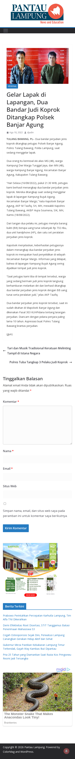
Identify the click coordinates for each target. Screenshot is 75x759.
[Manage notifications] (66, 751)
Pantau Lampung (34, 747)
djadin (30, 132)
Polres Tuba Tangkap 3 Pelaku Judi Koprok (38, 362)
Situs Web (10, 486)
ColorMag (9, 751)
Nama (8, 451)
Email (8, 469)
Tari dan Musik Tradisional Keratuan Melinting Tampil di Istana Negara (39, 350)
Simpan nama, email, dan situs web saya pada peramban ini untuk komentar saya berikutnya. (35, 513)
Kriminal (12, 86)
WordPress (26, 751)
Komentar (11, 402)
